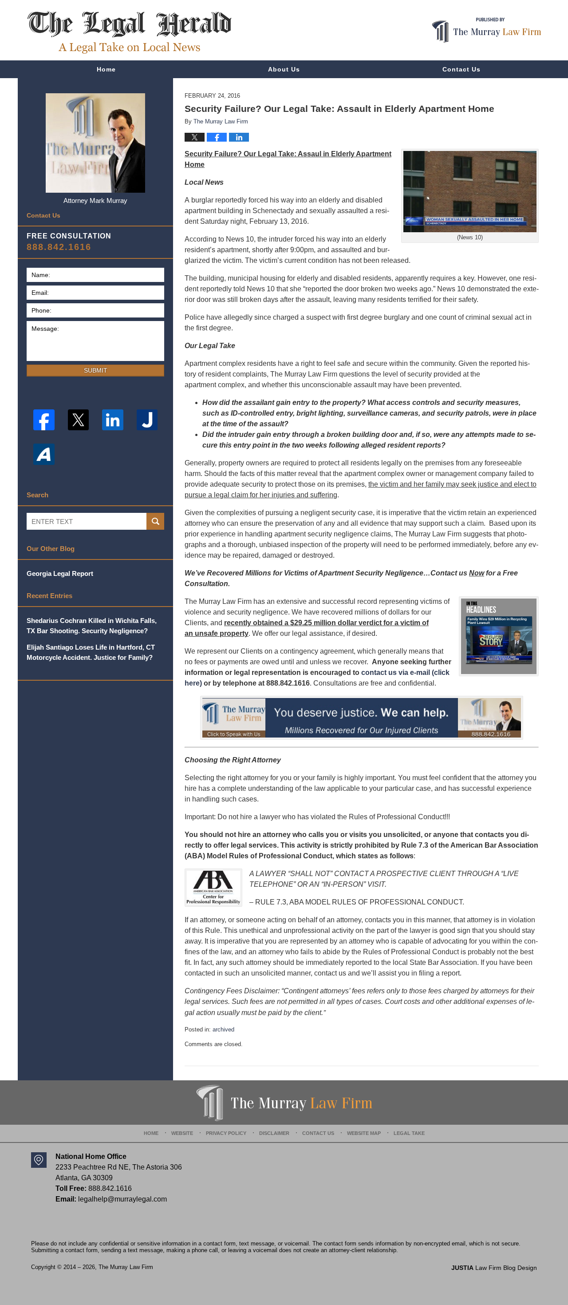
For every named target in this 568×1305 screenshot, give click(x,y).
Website (182, 1133)
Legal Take (409, 1133)
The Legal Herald (129, 32)
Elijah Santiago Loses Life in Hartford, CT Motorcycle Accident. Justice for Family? (91, 652)
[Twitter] (78, 420)
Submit (95, 370)
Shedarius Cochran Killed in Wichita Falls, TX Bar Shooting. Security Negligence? (92, 626)
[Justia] (147, 420)
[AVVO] (44, 454)
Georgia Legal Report (60, 573)
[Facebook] (44, 420)
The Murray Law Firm (126, 1267)
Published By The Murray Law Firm (486, 30)
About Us (284, 69)
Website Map (364, 1133)
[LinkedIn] (112, 420)
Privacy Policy (226, 1133)
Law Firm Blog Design (494, 1267)
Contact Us (461, 69)
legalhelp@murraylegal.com (122, 1199)
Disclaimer (274, 1133)
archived (223, 1029)
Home (106, 69)
